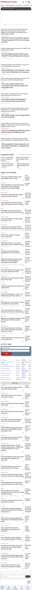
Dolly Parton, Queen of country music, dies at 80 (10, 235)
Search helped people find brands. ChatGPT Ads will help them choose (15, 55)
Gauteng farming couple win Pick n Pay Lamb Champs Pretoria (12, 438)
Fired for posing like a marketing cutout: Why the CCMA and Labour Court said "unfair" (12, 329)
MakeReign (3, 423)
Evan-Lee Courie (5, 150)
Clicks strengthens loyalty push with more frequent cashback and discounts (12, 458)
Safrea (2, 415)
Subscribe (28, 576)
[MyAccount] (29, 2)
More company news (23, 154)
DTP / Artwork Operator (5, 368)
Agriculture (19, 5)
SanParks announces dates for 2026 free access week (12, 278)
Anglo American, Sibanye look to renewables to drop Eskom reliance (12, 227)
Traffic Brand (3, 550)
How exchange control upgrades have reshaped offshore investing (11, 538)
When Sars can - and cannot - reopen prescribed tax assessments (12, 303)
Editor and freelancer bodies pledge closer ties (23, 165)
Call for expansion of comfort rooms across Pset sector (12, 338)
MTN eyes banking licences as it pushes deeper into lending (11, 467)
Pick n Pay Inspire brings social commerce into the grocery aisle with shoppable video (15, 85)
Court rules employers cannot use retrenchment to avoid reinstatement (12, 311)
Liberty (9, 541)
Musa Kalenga (5, 134)
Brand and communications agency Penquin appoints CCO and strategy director (15, 40)
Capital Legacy (4, 523)
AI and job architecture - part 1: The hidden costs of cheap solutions (12, 295)
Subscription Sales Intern (5, 370)
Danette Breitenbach (6, 74)
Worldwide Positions (24, 368)
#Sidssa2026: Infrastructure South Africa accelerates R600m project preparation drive (11, 429)
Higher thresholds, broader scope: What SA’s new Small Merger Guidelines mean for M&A (11, 260)
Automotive (26, 5)
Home (2, 5)
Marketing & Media (10, 5)
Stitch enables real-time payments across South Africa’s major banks (11, 483)
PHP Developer (3, 360)
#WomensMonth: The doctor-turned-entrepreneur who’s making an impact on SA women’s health (12, 186)
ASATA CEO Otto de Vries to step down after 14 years (11, 396)
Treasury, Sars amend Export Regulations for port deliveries (10, 251)
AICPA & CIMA (11, 495)
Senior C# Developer (5, 364)
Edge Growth (3, 560)
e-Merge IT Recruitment (24, 360)
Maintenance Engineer (5, 377)
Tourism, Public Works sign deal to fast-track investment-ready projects (12, 475)
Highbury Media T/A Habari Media (25, 371)
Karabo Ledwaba (8, 8)
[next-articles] (30, 159)
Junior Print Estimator (5, 375)
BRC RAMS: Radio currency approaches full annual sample (16, 116)
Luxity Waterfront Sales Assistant (7, 366)
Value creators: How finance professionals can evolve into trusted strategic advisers (12, 492)
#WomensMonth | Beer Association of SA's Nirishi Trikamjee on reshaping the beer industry (15, 146)
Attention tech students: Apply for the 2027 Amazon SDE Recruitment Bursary (12, 319)
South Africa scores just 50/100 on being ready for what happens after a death (12, 519)
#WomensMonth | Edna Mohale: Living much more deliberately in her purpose (15, 71)
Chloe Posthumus (4, 238)
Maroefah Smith (4, 190)
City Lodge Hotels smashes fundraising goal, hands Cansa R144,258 (10, 529)
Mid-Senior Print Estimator (6, 373)
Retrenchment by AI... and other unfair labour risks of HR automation (12, 243)
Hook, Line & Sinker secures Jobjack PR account (7, 165)
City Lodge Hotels (4, 533)
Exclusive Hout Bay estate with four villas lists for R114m (12, 501)
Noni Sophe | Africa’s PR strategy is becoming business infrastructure (14, 100)
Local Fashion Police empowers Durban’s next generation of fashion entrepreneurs (12, 510)
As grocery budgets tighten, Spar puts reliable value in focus (11, 177)
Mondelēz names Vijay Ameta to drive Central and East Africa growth (12, 211)
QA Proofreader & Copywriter (6, 379)
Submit (29, 154)
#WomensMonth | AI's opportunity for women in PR (12, 219)
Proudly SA (3, 513)
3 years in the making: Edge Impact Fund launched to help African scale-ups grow (12, 556)
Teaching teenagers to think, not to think (12, 286)
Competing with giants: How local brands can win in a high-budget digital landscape (11, 547)
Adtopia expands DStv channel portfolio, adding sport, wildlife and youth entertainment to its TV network (12, 447)
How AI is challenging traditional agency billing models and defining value (16, 131)
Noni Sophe (4, 103)
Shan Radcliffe (4, 333)
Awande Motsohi (4, 222)
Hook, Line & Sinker (5, 407)
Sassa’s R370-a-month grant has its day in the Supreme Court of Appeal (12, 203)
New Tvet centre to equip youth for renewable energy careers (12, 388)
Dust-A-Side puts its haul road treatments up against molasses (11, 565)
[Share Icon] (23, 180)
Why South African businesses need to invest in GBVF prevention (12, 270)
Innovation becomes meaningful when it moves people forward (11, 420)
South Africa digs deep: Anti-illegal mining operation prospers (12, 195)
